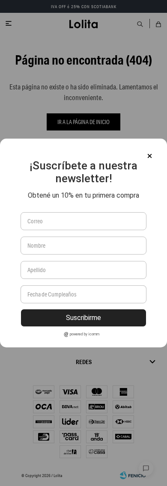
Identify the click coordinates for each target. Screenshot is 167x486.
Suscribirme (83, 318)
